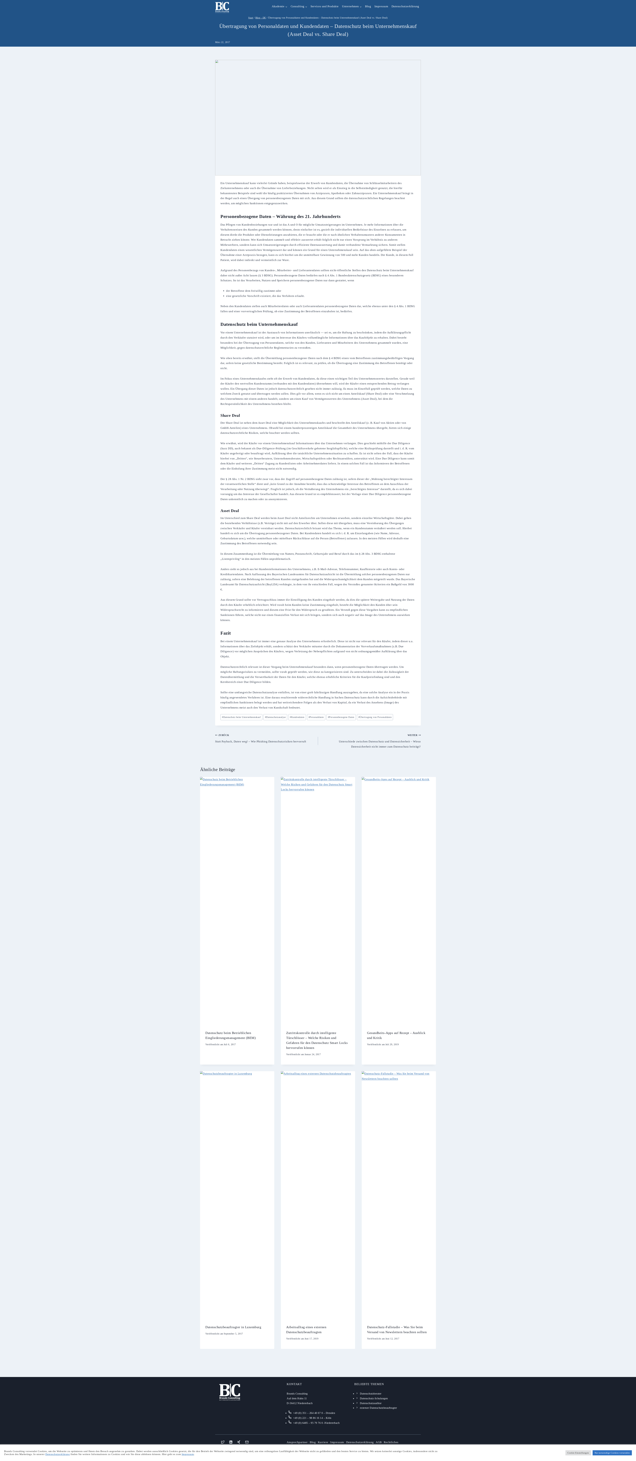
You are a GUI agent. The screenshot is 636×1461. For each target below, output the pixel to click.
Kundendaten (297, 717)
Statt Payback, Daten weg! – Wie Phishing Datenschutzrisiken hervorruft (260, 738)
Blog (368, 6)
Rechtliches (391, 1442)
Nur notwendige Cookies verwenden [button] (612, 1453)
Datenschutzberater (370, 1393)
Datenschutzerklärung (405, 6)
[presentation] (237, 901)
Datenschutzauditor (371, 1403)
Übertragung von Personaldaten (375, 717)
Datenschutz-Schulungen (374, 1398)
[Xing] (238, 1442)
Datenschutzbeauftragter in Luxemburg (233, 1327)
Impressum (381, 6)
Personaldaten (316, 717)
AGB (379, 1442)
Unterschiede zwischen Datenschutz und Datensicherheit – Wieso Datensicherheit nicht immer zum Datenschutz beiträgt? (380, 741)
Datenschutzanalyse (275, 717)
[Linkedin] (230, 1442)
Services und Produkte (325, 6)
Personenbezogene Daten (341, 717)
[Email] (247, 1442)
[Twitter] (222, 1442)
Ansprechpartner (297, 1442)
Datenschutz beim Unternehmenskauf (241, 717)
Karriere (323, 1442)
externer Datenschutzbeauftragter (378, 1407)
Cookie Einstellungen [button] (578, 1453)
